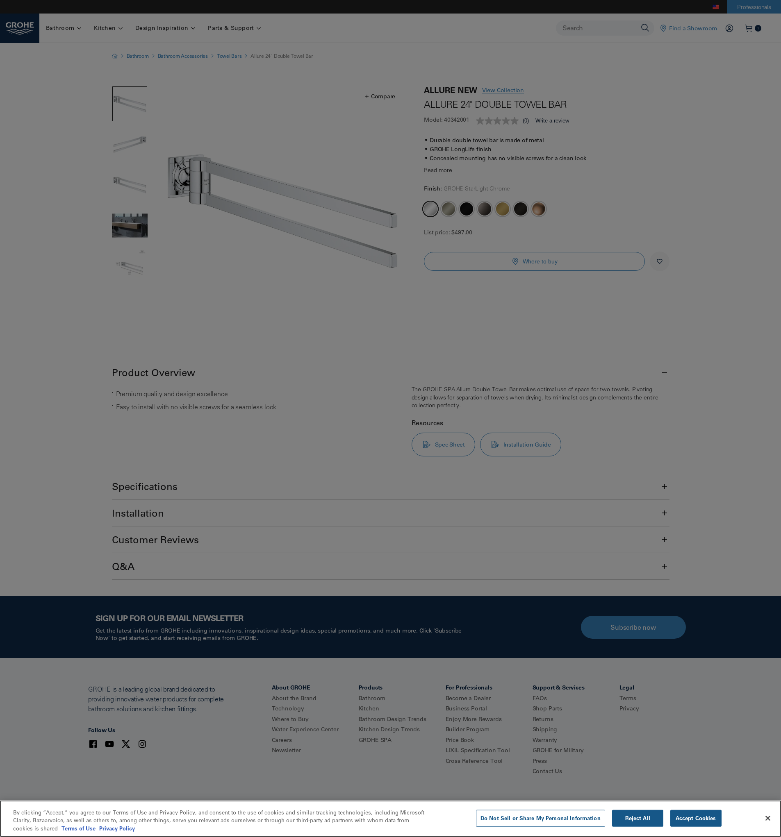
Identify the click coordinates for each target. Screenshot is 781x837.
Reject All (637, 817)
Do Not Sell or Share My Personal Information (540, 817)
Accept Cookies (696, 817)
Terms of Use (79, 828)
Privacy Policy (117, 828)
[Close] (768, 818)
